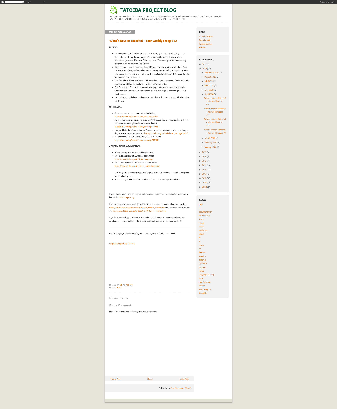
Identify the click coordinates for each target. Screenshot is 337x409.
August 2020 (211, 77)
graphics (202, 259)
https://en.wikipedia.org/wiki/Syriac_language (134, 159)
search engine (205, 289)
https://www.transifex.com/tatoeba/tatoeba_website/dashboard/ (137, 207)
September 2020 (212, 72)
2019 (204, 152)
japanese (203, 263)
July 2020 (209, 81)
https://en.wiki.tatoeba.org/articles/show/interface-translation (139, 211)
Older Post (184, 379)
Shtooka (202, 47)
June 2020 (209, 85)
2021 (204, 64)
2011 (204, 178)
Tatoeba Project (206, 36)
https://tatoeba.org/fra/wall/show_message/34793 (166, 133)
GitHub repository (126, 197)
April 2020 (209, 94)
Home (150, 379)
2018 (204, 156)
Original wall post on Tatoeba (122, 243)
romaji (201, 222)
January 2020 (211, 146)
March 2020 (210, 138)
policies (202, 285)
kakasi (201, 270)
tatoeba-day (204, 215)
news (119, 287)
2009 (204, 187)
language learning (206, 274)
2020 (204, 68)
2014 (204, 169)
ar (200, 241)
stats (201, 219)
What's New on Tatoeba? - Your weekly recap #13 (215, 111)
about (201, 234)
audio (201, 245)
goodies (202, 256)
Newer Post (115, 379)
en (200, 208)
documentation (205, 211)
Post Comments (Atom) (181, 388)
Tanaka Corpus (205, 44)
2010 (204, 182)
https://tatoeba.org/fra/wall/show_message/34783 (136, 126)
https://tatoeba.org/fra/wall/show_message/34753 (136, 116)
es (200, 248)
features (202, 252)
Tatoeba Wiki (204, 40)
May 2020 (209, 90)
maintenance (204, 282)
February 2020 (211, 142)
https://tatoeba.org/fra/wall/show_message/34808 (136, 140)
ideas (201, 226)
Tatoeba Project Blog (148, 10)
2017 (204, 161)
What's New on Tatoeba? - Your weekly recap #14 (215, 101)
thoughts (203, 293)
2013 (204, 174)
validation (203, 230)
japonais (202, 267)
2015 (204, 165)
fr (199, 237)
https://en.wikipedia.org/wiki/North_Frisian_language (137, 166)
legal (201, 278)
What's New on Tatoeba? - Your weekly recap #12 (215, 122)
